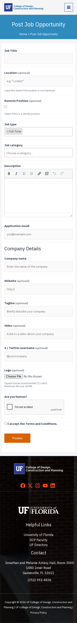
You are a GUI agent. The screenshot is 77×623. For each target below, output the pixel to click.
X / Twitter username (26, 348)
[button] (8, 173)
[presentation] (9, 173)
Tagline (16, 303)
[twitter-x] (31, 485)
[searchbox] (42, 132)
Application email (16, 226)
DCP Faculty (38, 540)
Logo (14, 370)
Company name (15, 258)
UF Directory (38, 545)
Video (14, 325)
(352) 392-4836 (40, 580)
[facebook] (23, 485)
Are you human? (15, 397)
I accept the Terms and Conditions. (32, 424)
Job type (10, 124)
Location (17, 73)
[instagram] (38, 485)
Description (12, 166)
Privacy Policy (38, 612)
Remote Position (22, 101)
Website (16, 281)
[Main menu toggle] (68, 7)
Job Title (10, 51)
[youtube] (46, 485)
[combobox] (38, 131)
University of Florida (39, 535)
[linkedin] (53, 485)
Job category (13, 145)
